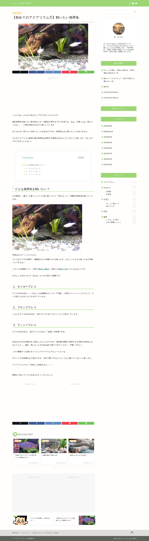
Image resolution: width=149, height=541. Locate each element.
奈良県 (120, 194)
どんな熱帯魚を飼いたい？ (34, 165)
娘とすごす (120, 206)
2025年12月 (108, 131)
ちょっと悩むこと (120, 203)
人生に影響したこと (120, 222)
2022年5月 (108, 159)
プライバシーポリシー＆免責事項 (24, 538)
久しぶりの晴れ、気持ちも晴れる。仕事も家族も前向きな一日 (119, 71)
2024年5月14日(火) (111, 98)
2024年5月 (108, 137)
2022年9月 (108, 148)
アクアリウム (17, 13)
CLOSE (81, 157)
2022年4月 (108, 164)
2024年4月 (108, 142)
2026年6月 (108, 126)
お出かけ (119, 188)
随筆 (119, 217)
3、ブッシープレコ (33, 174)
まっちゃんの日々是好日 (21, 3)
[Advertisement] (53, 95)
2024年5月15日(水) (111, 92)
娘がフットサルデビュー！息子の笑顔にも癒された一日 (119, 80)
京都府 (120, 191)
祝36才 (106, 87)
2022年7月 (108, 153)
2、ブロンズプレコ (33, 171)
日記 (119, 211)
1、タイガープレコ (33, 168)
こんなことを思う (120, 219)
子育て (119, 199)
